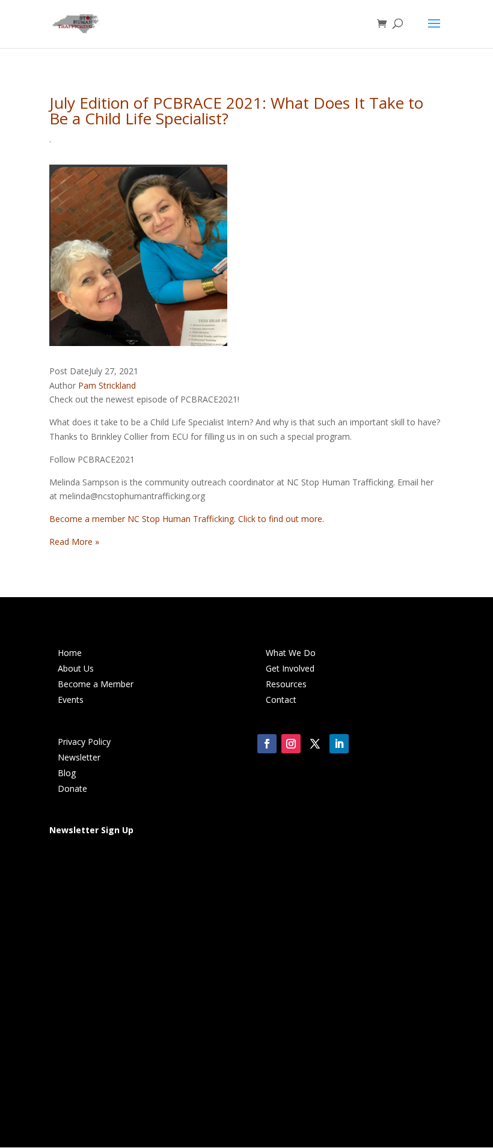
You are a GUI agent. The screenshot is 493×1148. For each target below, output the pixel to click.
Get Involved (290, 668)
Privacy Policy (84, 741)
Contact (281, 699)
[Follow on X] (315, 743)
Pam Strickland (107, 385)
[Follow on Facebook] (267, 743)
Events (71, 699)
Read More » (74, 541)
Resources (286, 684)
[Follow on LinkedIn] (339, 743)
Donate (72, 788)
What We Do (291, 652)
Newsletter (79, 757)
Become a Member (95, 684)
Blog (67, 773)
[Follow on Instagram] (291, 743)
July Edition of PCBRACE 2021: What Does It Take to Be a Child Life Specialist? (236, 110)
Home (70, 652)
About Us (76, 668)
